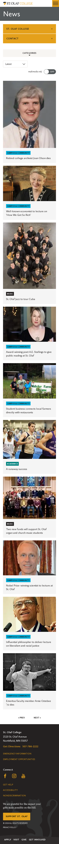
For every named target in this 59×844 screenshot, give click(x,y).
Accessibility (10, 790)
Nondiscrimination (14, 795)
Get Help (8, 784)
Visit (16, 839)
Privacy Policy (9, 827)
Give (24, 839)
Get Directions (11, 746)
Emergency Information (17, 753)
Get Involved (37, 839)
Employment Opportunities (19, 759)
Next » (37, 717)
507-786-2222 (30, 746)
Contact (12, 38)
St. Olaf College (17, 28)
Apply (7, 839)
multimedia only (35, 72)
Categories (29, 53)
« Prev (21, 717)
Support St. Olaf (17, 816)
